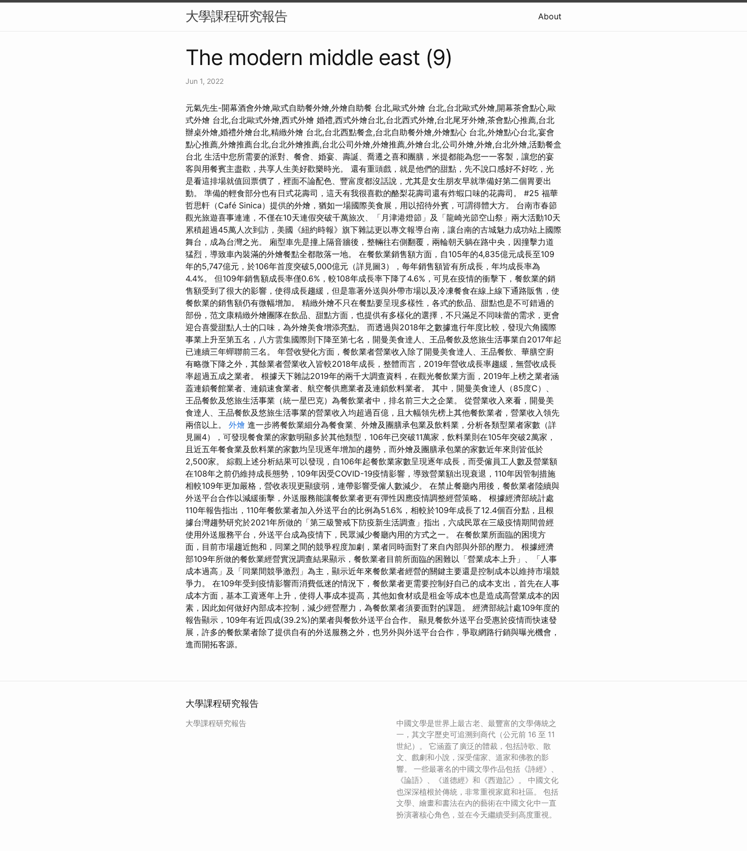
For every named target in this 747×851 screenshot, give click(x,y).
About (550, 16)
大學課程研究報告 (236, 16)
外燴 (237, 425)
